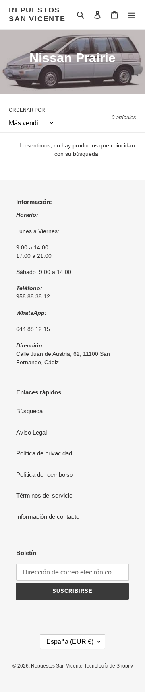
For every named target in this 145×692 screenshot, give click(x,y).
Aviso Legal (31, 432)
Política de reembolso (44, 474)
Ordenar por (27, 110)
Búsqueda (29, 411)
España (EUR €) (69, 641)
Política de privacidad (44, 453)
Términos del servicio (44, 495)
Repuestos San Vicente (37, 14)
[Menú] (131, 14)
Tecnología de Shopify (108, 666)
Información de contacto (47, 516)
